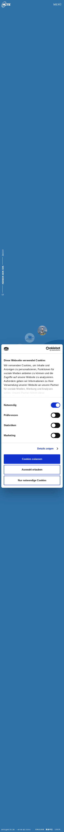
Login (57, 829)
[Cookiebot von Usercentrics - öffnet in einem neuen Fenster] (46, 349)
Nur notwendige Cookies (32, 480)
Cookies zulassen (32, 459)
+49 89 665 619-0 (24, 830)
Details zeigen (45, 448)
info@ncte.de (8, 830)
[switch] (55, 415)
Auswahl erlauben (32, 469)
